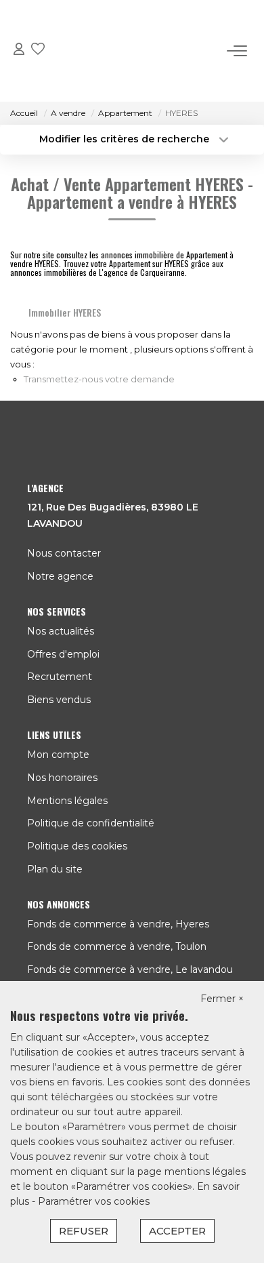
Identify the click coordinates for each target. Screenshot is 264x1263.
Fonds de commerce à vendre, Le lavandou (130, 969)
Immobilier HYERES (64, 312)
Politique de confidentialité (90, 823)
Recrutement (59, 676)
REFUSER (83, 1230)
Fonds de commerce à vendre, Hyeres (118, 924)
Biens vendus (59, 700)
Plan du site (55, 869)
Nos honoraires (62, 777)
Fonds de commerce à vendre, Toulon (116, 946)
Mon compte (58, 754)
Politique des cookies (77, 846)
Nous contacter (64, 553)
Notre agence (60, 576)
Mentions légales (67, 801)
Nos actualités (60, 631)
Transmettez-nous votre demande (99, 379)
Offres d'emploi (63, 654)
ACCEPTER (177, 1230)
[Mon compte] (19, 51)
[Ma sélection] (38, 51)
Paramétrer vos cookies (94, 1201)
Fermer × (222, 999)
